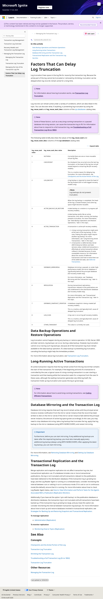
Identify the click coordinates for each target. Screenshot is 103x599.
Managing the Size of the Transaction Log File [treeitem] (14, 68)
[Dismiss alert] (99, 4)
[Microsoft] (3, 17)
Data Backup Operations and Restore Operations (48, 47)
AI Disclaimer (6, 595)
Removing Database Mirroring (62, 453)
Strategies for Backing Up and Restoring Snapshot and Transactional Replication (61, 511)
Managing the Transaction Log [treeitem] (14, 58)
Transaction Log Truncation (77, 356)
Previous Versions (19, 595)
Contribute (37, 595)
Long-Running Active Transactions (43, 50)
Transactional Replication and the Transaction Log (49, 55)
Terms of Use (77, 595)
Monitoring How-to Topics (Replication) (49, 529)
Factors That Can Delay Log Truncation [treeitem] (15, 74)
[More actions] (98, 33)
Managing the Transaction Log (46, 34)
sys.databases (80, 109)
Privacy (46, 595)
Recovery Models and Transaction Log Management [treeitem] (14, 49)
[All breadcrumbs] (32, 33)
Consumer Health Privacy (60, 595)
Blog (28, 595)
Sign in (98, 17)
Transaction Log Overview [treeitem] (12, 44)
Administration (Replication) (45, 520)
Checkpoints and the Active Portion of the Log (83, 176)
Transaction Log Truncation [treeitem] (15, 63)
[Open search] (93, 17)
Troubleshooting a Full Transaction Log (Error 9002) (50, 558)
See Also (35, 58)
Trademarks (88, 595)
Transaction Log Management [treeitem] (14, 40)
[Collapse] (25, 32)
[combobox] (13, 35)
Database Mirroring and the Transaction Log (47, 53)
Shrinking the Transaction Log (42, 554)
